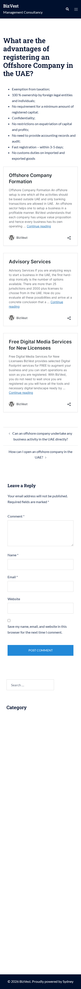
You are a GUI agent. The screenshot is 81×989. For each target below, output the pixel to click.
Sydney (68, 981)
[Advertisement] (42, 771)
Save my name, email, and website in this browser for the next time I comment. (37, 629)
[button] (67, 9)
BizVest (11, 6)
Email (13, 577)
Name (13, 555)
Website (14, 599)
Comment (16, 516)
